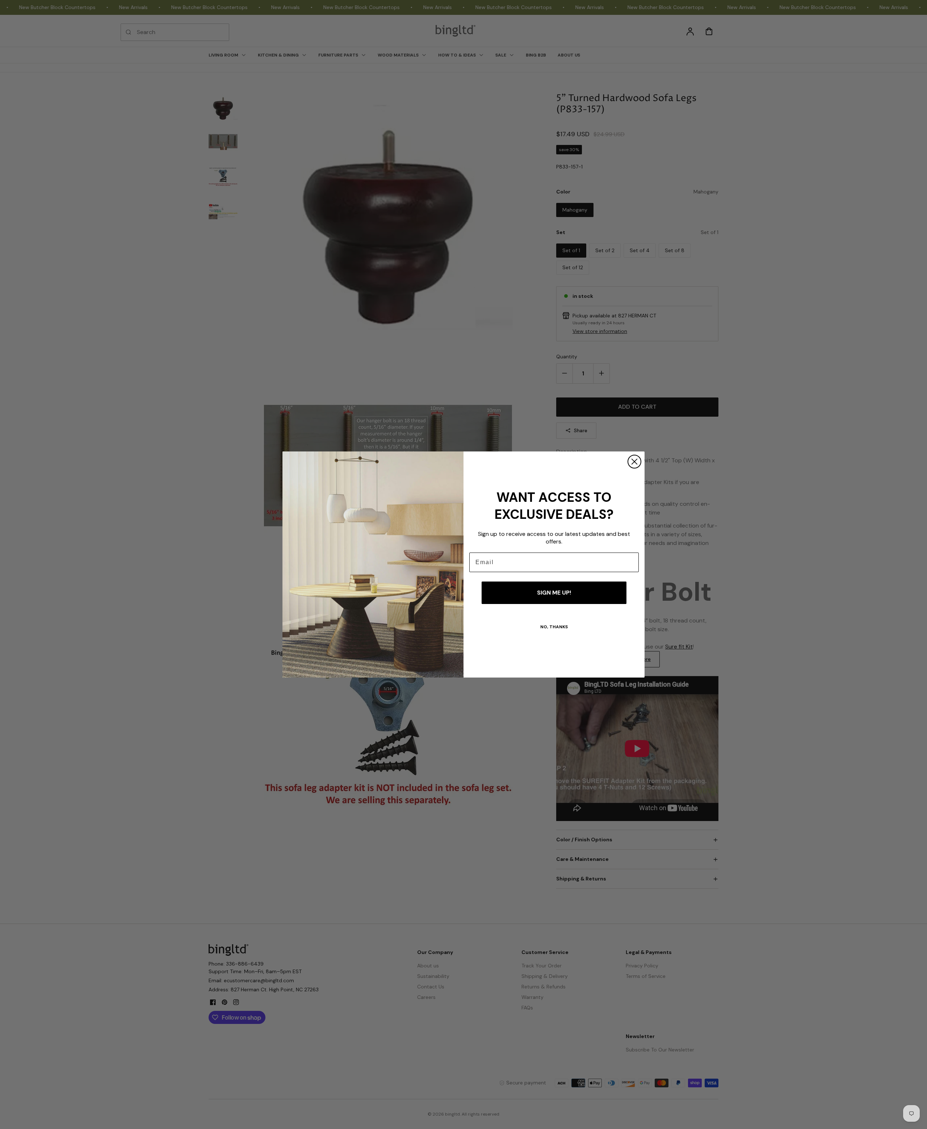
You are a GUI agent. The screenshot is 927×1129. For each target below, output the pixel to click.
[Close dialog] (634, 461)
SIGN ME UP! (554, 592)
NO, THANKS (554, 627)
